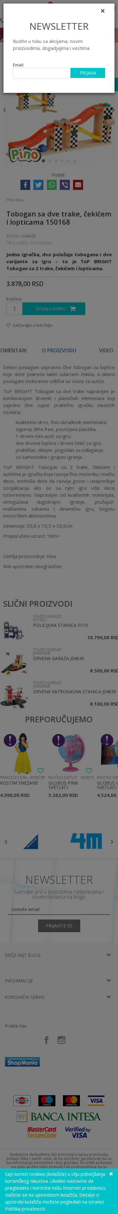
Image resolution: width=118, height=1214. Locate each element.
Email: (18, 65)
